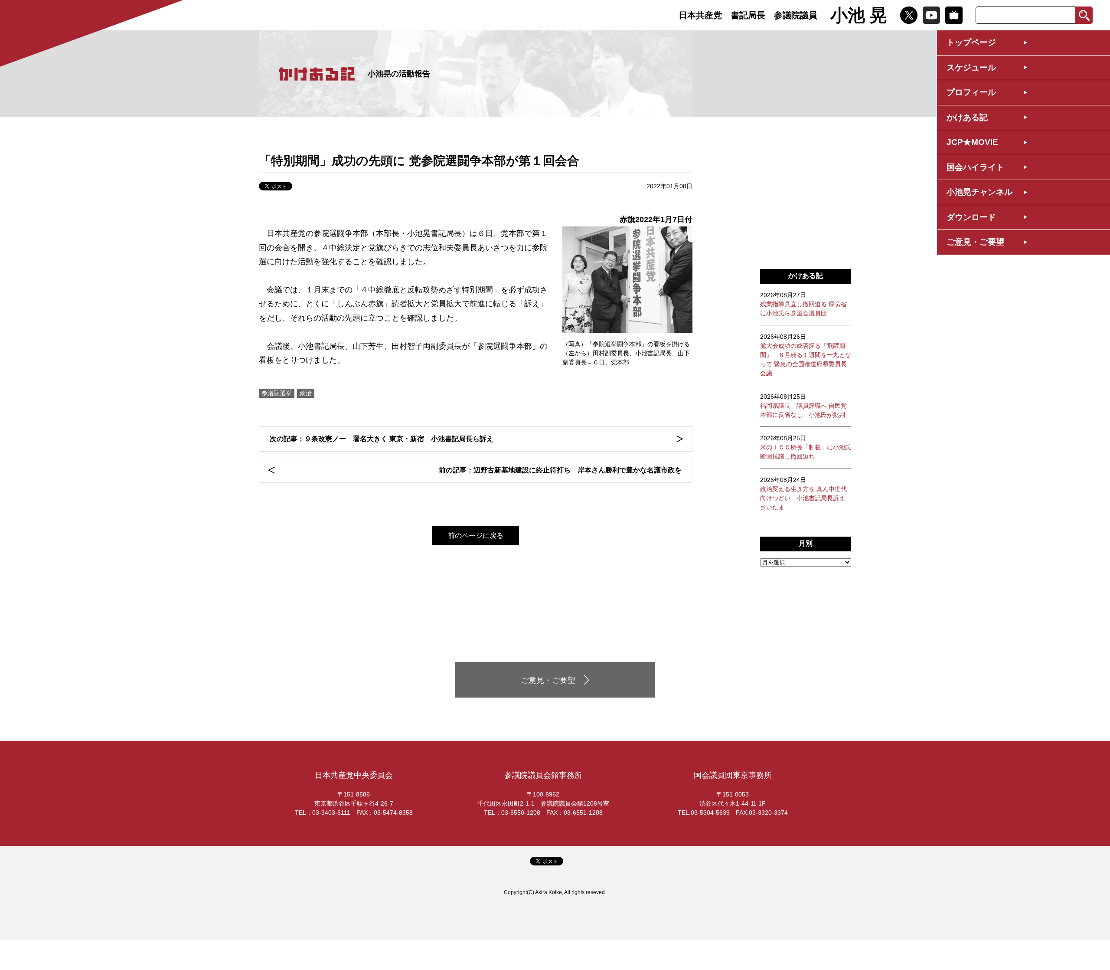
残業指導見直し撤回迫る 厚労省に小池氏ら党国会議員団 (803, 304)
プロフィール (971, 92)
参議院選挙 (276, 393)
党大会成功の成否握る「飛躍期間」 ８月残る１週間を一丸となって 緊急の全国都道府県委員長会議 (805, 355)
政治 (306, 393)
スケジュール (971, 67)
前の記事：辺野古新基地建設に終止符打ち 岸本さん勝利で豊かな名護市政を (560, 470)
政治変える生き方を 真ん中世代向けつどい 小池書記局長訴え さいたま (803, 493)
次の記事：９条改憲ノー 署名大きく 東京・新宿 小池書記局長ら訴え (381, 438)
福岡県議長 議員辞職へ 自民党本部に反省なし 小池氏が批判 (803, 405)
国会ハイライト (975, 167)
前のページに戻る (475, 535)
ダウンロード (971, 217)
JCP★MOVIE (972, 142)
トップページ (971, 42)
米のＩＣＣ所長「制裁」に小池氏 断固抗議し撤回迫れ (805, 447)
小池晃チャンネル (979, 192)
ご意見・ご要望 (975, 241)
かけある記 (967, 117)
